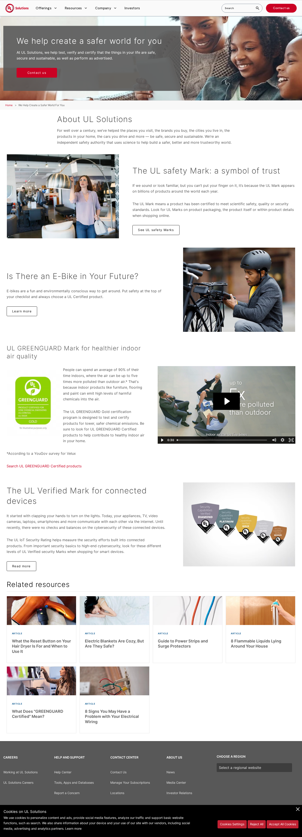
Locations (117, 793)
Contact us (281, 8)
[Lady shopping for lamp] (63, 196)
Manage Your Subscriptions (130, 782)
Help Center (62, 772)
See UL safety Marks (156, 230)
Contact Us (118, 772)
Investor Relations (179, 793)
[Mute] (274, 440)
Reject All (256, 824)
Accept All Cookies (282, 824)
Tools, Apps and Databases (74, 782)
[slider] (222, 440)
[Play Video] (162, 440)
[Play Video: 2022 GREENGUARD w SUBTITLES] (226, 401)
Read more (21, 566)
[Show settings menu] (282, 440)
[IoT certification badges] (239, 524)
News (170, 772)
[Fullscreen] (291, 440)
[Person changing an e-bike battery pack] (239, 290)
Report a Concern (67, 793)
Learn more (22, 311)
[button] (46, 8)
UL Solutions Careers (18, 782)
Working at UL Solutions (20, 772)
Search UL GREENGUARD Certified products (44, 466)
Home (9, 105)
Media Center (176, 782)
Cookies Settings (232, 824)
